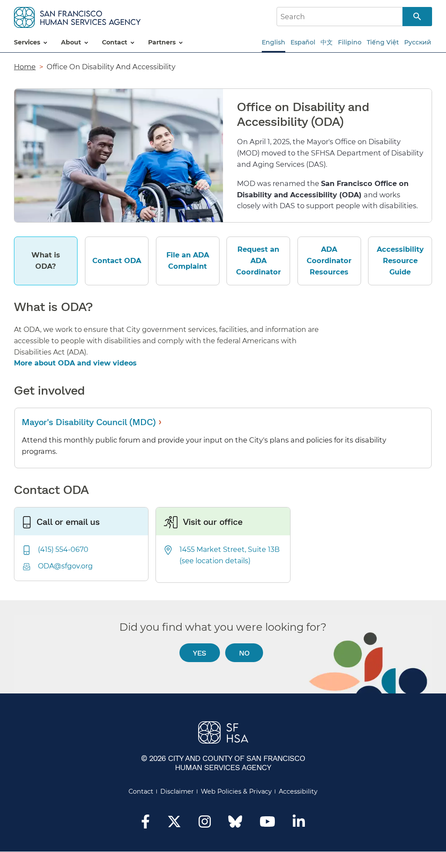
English (273, 42)
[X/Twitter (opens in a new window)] (174, 824)
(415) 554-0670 (63, 549)
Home (25, 66)
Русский (417, 42)
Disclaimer (177, 791)
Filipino (350, 42)
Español (303, 42)
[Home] (77, 15)
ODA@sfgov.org (65, 566)
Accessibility (298, 791)
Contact (140, 791)
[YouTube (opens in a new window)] (267, 824)
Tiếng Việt (383, 42)
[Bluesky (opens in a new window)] (235, 826)
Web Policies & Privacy (236, 791)
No (244, 653)
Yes (199, 653)
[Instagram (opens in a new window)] (205, 824)
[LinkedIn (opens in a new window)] (299, 824)
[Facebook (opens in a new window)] (145, 824)
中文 (327, 42)
